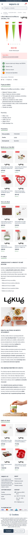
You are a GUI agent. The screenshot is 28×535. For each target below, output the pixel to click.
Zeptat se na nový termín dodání (10, 56)
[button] (8, 43)
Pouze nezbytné (19, 531)
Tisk (3, 79)
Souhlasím (8, 531)
